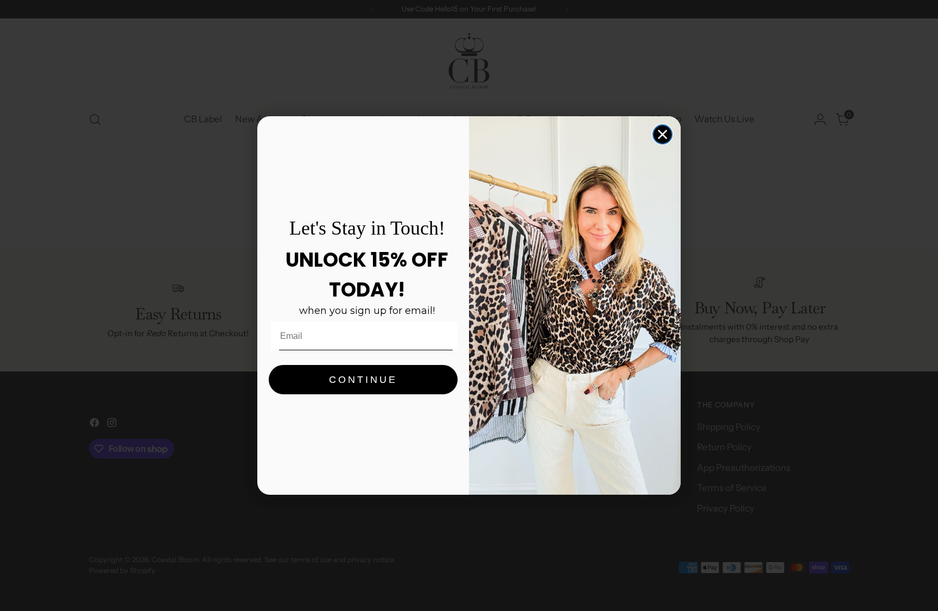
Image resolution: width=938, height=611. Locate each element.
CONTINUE (363, 379)
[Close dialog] (662, 134)
